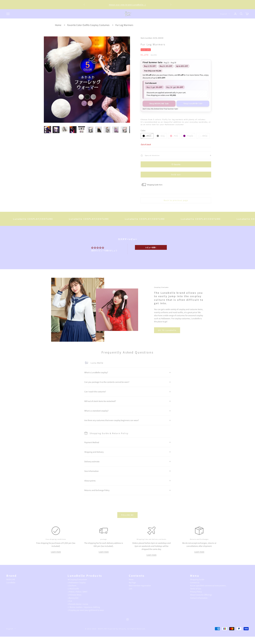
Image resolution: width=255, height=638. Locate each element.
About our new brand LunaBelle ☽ (127, 4)
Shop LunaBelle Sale (192, 103)
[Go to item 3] (64, 129)
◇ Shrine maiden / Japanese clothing (84, 607)
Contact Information (199, 598)
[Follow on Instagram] (127, 619)
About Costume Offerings (201, 594)
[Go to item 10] (124, 129)
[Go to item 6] (90, 129)
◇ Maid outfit (73, 588)
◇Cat (70, 601)
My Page (132, 582)
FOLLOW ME (127, 515)
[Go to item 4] (73, 129)
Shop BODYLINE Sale (159, 103)
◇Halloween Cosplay (77, 582)
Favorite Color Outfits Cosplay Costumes (88, 25)
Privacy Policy (196, 591)
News (131, 579)
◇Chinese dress (74, 594)
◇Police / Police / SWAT (77, 591)
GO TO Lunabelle (167, 330)
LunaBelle (10, 582)
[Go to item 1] (47, 129)
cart (130, 588)
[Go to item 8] (107, 129)
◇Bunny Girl (73, 598)
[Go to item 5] (81, 129)
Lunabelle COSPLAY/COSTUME (68, 218)
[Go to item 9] (115, 129)
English (223, 14)
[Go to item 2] (56, 129)
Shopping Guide (197, 579)
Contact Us (194, 582)
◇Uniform (72, 585)
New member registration (140, 585)
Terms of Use (195, 588)
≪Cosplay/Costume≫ (77, 579)
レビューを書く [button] (150, 247)
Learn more (56, 551)
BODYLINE (10, 579)
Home (58, 25)
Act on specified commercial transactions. (208, 585)
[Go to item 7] (98, 129)
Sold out (176, 174)
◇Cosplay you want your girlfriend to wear (86, 610)
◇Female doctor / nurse (78, 604)
